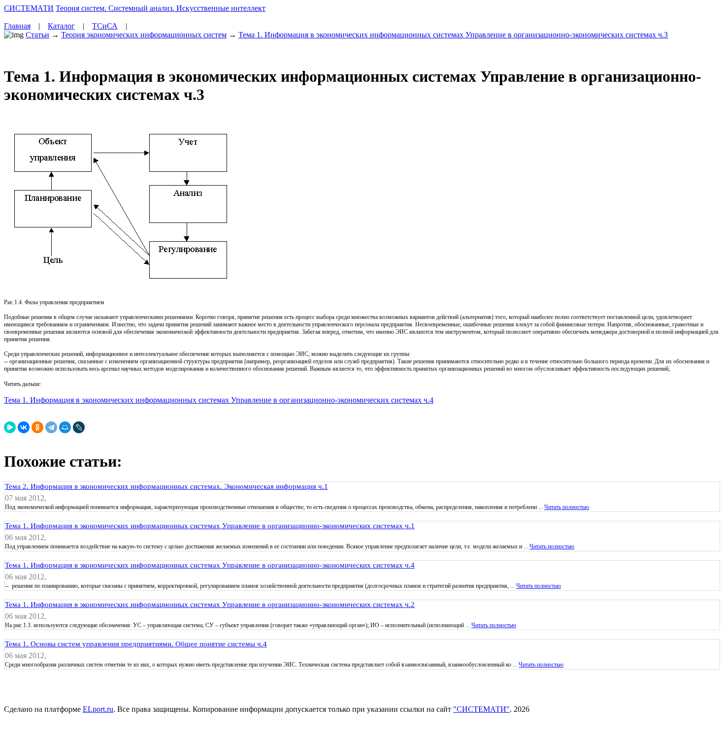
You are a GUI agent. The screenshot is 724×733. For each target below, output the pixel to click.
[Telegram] (51, 427)
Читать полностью (566, 507)
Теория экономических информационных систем (144, 35)
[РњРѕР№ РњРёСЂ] (65, 427)
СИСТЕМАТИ (29, 8)
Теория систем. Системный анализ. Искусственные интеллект (160, 8)
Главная (17, 26)
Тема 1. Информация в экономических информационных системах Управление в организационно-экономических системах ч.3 (453, 35)
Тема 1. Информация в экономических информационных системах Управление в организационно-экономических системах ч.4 (218, 400)
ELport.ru (98, 709)
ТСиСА (105, 26)
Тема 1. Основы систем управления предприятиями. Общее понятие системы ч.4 (136, 644)
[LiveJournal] (79, 427)
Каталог (61, 26)
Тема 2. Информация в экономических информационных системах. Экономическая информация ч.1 (166, 486)
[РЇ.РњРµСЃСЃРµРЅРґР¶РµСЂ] (10, 427)
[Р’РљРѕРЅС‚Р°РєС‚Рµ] (24, 427)
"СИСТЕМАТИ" (481, 709)
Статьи (37, 35)
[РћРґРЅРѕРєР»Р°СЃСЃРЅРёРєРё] (37, 427)
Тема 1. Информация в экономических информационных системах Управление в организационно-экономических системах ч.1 (210, 526)
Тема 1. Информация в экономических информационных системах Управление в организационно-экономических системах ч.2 (210, 604)
